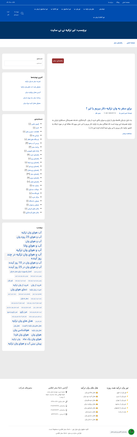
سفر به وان (24, 298)
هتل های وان (38, 321)
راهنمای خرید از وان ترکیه (24, 294)
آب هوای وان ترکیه (31, 233)
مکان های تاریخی (33, 209)
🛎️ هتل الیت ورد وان (90, 396)
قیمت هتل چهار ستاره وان (13, 307)
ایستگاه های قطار (33, 139)
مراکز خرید (35, 197)
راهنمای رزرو (35, 158)
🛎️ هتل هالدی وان (91, 392)
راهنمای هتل (35, 182)
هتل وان (17, 325)
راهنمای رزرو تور (34, 166)
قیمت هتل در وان (37, 307)
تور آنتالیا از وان (99, 17)
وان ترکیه (16, 339)
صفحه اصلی (126, 2)
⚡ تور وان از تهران (122, 400)
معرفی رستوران (34, 205)
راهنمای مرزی (34, 178)
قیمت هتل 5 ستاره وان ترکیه (17, 303)
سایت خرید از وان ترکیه (36, 299)
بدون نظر (98, 113)
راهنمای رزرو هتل (33, 170)
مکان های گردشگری (32, 212)
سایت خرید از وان (12, 294)
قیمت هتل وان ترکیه (26, 307)
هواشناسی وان (21, 330)
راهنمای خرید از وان (37, 294)
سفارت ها (35, 185)
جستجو (39, 58)
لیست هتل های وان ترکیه (35, 312)
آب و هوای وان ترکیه (28, 250)
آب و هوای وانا (32, 246)
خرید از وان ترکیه (20, 285)
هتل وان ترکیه (90, 9)
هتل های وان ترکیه (22, 321)
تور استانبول (67, 9)
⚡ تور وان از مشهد (121, 404)
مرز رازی (23, 312)
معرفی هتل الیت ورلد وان (32, 103)
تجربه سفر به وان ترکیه (33, 81)
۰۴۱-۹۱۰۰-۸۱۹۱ (10, 2)
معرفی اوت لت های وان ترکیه (31, 87)
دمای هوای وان (19, 290)
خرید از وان (36, 285)
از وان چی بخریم (37, 272)
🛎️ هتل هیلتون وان (91, 408)
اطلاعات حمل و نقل (32, 132)
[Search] (7, 63)
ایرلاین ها (36, 135)
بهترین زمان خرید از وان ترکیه (34, 281)
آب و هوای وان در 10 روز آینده (25, 263)
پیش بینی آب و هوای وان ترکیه (24, 344)
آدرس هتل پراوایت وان (33, 92)
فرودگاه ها (35, 193)
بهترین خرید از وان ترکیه (36, 276)
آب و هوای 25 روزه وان (29, 237)
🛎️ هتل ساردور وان (91, 415)
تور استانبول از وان (42, 9)
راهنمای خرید (34, 155)
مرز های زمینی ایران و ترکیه (35, 317)
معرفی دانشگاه (34, 201)
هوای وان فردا (21, 335)
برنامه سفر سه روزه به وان (32, 98)
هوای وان (36, 335)
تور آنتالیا (55, 9)
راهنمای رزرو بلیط (33, 162)
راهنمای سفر (118, 43)
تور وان (78, 9)
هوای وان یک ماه (32, 339)
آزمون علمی (35, 124)
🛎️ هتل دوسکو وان (91, 400)
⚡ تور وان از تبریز (122, 396)
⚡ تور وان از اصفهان (121, 408)
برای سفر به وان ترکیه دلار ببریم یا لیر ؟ (109, 108)
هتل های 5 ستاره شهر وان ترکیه (19, 317)
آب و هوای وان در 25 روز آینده (25, 267)
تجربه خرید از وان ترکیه (20, 281)
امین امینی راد (125, 113)
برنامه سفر (35, 147)
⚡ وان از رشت (123, 412)
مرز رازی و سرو (12, 312)
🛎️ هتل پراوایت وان (91, 404)
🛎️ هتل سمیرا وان (91, 412)
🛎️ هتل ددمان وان (91, 419)
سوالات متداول (34, 189)
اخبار (37, 128)
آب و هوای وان (33, 241)
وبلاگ (117, 2)
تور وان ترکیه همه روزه (117, 388)
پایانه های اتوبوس (33, 151)
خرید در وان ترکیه (35, 289)
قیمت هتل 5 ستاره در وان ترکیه (34, 303)
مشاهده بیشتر (127, 134)
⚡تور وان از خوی (122, 392)
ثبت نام (8, 13)
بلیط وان (101, 9)
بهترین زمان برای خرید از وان (21, 276)
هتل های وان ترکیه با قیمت (31, 325)
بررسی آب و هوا (34, 143)
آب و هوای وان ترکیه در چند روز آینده (24, 256)
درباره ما (110, 2)
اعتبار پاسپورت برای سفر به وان (21, 271)
